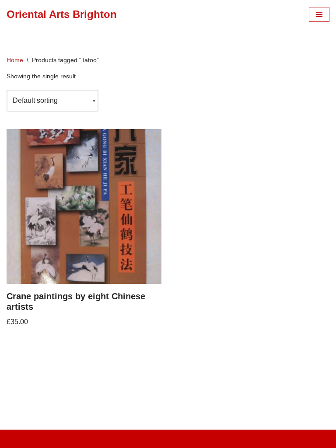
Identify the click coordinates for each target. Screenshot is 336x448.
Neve (128, 438)
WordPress (198, 438)
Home (15, 59)
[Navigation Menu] (319, 14)
